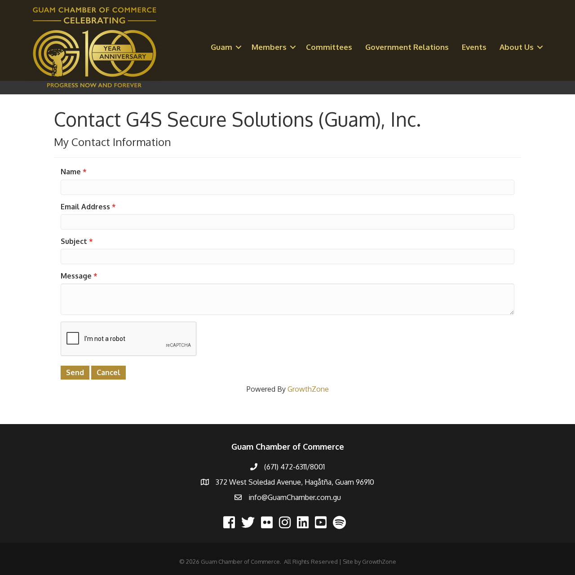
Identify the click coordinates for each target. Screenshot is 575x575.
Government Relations (407, 47)
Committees (329, 47)
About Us (517, 47)
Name (71, 171)
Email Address (85, 206)
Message (76, 275)
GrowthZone (308, 389)
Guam (221, 47)
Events (474, 47)
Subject (74, 241)
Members (269, 47)
